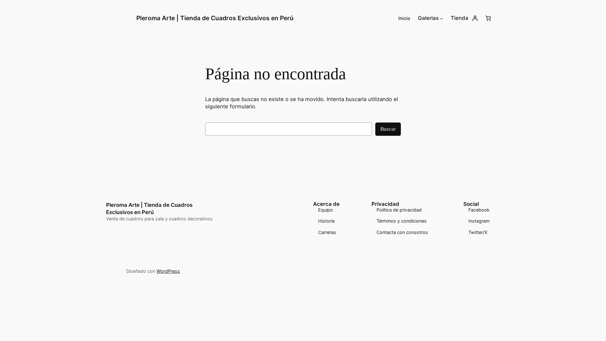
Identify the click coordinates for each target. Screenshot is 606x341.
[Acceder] (475, 18)
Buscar (388, 129)
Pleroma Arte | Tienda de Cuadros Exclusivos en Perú (215, 18)
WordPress (168, 271)
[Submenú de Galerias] (441, 18)
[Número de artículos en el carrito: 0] (488, 18)
